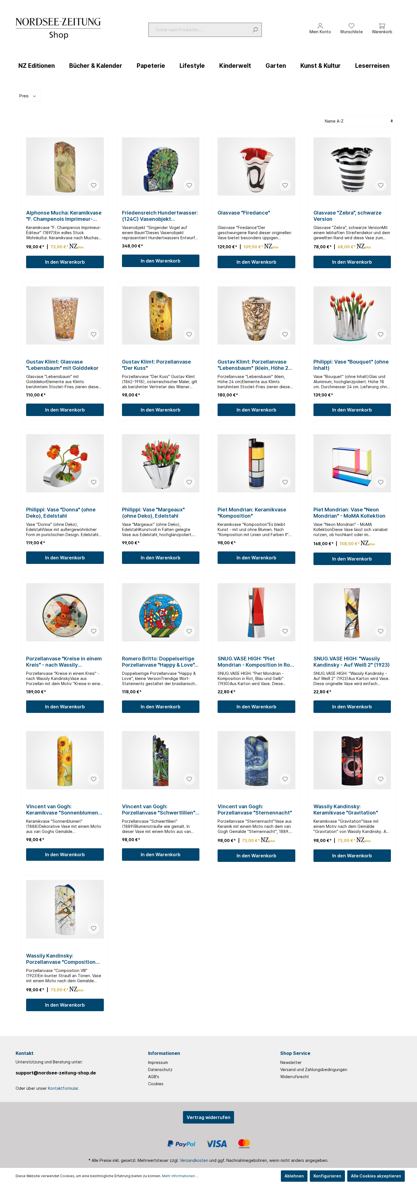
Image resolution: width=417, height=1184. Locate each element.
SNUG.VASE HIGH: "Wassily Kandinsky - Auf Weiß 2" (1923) (351, 662)
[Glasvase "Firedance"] (256, 166)
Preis (24, 95)
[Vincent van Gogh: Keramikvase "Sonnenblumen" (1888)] (65, 760)
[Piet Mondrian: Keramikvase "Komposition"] (256, 463)
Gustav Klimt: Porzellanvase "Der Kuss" (156, 365)
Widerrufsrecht (294, 1076)
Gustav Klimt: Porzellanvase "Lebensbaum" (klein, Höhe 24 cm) (255, 365)
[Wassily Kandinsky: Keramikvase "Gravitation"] (352, 760)
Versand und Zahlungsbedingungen (313, 1069)
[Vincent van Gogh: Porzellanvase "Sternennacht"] (256, 760)
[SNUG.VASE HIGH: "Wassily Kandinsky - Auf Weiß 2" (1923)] (352, 612)
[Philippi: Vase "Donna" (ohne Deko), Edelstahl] (65, 463)
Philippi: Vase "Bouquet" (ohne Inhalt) (351, 365)
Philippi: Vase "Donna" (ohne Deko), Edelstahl (61, 513)
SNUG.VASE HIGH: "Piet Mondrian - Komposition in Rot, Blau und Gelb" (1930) (256, 662)
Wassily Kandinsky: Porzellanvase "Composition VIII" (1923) (61, 959)
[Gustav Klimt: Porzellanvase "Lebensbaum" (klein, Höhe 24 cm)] (256, 315)
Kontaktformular (63, 1088)
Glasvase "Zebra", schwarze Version (347, 216)
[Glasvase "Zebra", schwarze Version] (352, 166)
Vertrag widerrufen (208, 1117)
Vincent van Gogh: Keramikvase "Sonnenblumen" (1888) (63, 809)
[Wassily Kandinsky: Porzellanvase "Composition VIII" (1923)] (65, 909)
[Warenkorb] (382, 24)
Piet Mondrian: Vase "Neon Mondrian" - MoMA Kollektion (349, 513)
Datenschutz (160, 1069)
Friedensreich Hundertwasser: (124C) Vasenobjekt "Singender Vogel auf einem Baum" (160, 216)
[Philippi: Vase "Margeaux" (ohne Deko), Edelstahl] (161, 463)
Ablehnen (294, 1175)
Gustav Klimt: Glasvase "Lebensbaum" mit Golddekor (62, 365)
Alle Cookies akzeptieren (376, 1175)
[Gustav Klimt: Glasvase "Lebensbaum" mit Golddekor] (65, 315)
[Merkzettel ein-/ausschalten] (93, 185)
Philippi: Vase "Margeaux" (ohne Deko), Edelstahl (153, 513)
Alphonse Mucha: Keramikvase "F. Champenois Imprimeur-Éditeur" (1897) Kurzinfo (64, 216)
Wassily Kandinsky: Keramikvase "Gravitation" (345, 809)
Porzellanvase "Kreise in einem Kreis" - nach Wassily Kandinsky (64, 662)
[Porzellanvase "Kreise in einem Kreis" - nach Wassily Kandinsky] (65, 612)
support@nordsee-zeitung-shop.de (56, 1073)
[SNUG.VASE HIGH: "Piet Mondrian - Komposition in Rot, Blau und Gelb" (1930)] (256, 612)
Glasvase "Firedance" (244, 213)
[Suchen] (255, 30)
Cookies (155, 1083)
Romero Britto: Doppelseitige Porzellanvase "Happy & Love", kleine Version (159, 662)
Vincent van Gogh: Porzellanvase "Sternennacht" (255, 809)
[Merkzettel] (351, 24)
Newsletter (291, 1062)
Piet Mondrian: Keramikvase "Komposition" (252, 513)
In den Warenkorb (65, 262)
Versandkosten (194, 1160)
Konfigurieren (327, 1175)
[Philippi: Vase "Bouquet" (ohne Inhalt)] (352, 315)
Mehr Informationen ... (180, 1176)
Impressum (158, 1062)
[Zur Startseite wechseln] (58, 28)
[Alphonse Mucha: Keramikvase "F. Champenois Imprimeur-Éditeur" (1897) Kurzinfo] (65, 166)
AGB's (153, 1076)
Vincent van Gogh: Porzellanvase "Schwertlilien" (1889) (158, 809)
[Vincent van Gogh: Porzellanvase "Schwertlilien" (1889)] (161, 760)
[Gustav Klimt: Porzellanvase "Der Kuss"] (161, 315)
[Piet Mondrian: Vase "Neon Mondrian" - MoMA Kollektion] (352, 463)
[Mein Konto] (320, 24)
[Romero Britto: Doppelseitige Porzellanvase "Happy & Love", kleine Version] (161, 612)
